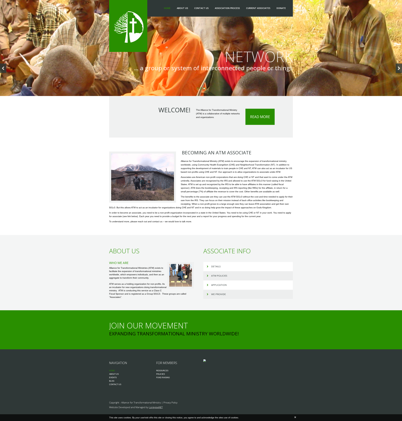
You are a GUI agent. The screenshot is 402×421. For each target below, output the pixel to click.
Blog (111, 381)
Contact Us (201, 8)
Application (219, 284)
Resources (162, 371)
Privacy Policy (170, 402)
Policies (160, 374)
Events (113, 377)
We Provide (218, 294)
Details (216, 266)
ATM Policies (219, 275)
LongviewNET (156, 407)
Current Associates (258, 8)
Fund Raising (163, 377)
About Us (182, 8)
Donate (281, 8)
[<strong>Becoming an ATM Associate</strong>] (142, 177)
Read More (260, 116)
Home (167, 8)
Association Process (227, 8)
